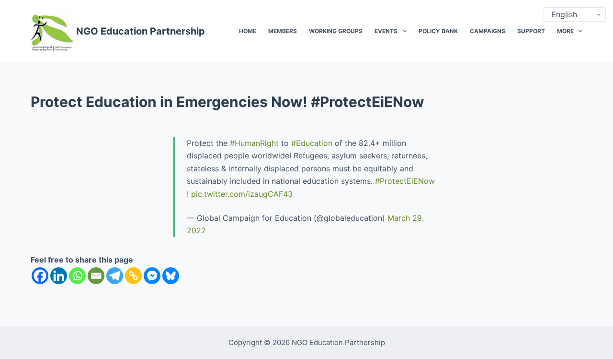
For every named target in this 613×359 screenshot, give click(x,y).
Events (386, 31)
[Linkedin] (58, 275)
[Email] (96, 275)
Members (282, 31)
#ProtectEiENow (405, 181)
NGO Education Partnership (140, 31)
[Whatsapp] (77, 275)
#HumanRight (254, 143)
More (565, 31)
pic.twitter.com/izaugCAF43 (242, 194)
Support (531, 31)
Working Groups (336, 31)
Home (247, 31)
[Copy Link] (133, 275)
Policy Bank (438, 31)
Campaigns (487, 31)
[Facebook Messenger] (152, 275)
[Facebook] (40, 275)
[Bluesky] (170, 275)
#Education (311, 143)
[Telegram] (114, 275)
